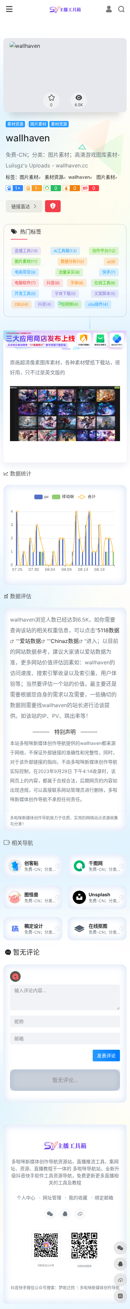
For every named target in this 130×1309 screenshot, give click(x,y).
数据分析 (72, 261)
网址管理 (52, 1197)
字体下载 (65, 293)
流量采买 (69, 272)
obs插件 (98, 304)
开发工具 (25, 293)
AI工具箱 (65, 250)
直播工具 (26, 250)
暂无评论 (26, 952)
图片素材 (38, 124)
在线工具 (104, 282)
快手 (108, 272)
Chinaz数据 (65, 641)
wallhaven (79, 177)
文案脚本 (104, 293)
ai (111, 261)
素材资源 (15, 124)
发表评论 (106, 1055)
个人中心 (26, 1197)
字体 (76, 282)
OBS (21, 304)
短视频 (69, 304)
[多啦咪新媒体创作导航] (65, 9)
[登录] (108, 9)
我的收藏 (78, 1197)
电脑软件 (25, 282)
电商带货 (25, 272)
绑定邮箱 (104, 1197)
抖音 (53, 282)
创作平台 (103, 250)
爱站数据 (30, 641)
